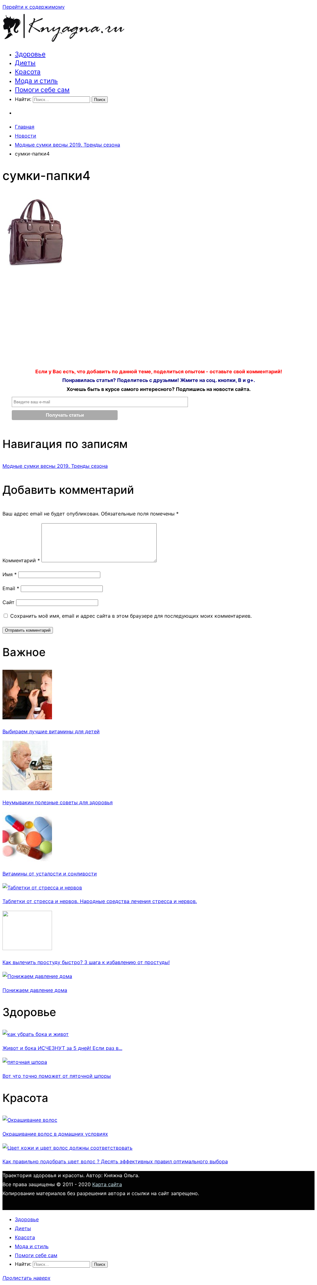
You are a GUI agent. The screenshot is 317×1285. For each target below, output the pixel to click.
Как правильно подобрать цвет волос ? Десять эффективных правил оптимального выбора (115, 1161)
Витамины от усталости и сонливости (49, 874)
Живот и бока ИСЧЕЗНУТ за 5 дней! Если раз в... (62, 1048)
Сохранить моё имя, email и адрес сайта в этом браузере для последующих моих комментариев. (131, 616)
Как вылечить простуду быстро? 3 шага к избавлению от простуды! (86, 962)
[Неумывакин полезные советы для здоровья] (27, 788)
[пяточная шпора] (24, 1062)
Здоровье (30, 54)
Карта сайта (107, 1184)
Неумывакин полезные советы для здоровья (57, 802)
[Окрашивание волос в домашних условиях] (29, 1120)
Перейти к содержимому (33, 7)
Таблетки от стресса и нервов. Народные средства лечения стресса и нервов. (99, 901)
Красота (28, 72)
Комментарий (21, 560)
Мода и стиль (36, 81)
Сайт (8, 602)
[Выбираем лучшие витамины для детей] (27, 717)
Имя (9, 574)
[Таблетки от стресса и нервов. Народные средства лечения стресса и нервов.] (42, 887)
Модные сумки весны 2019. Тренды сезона (55, 466)
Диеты (25, 63)
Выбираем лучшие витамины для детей (51, 731)
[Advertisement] (159, 321)
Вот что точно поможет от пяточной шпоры (56, 1076)
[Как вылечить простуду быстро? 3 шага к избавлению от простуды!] (27, 948)
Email (10, 588)
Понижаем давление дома (34, 990)
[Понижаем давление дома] (37, 976)
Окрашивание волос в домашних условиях (55, 1134)
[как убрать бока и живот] (35, 1034)
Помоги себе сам (42, 90)
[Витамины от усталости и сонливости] (27, 860)
